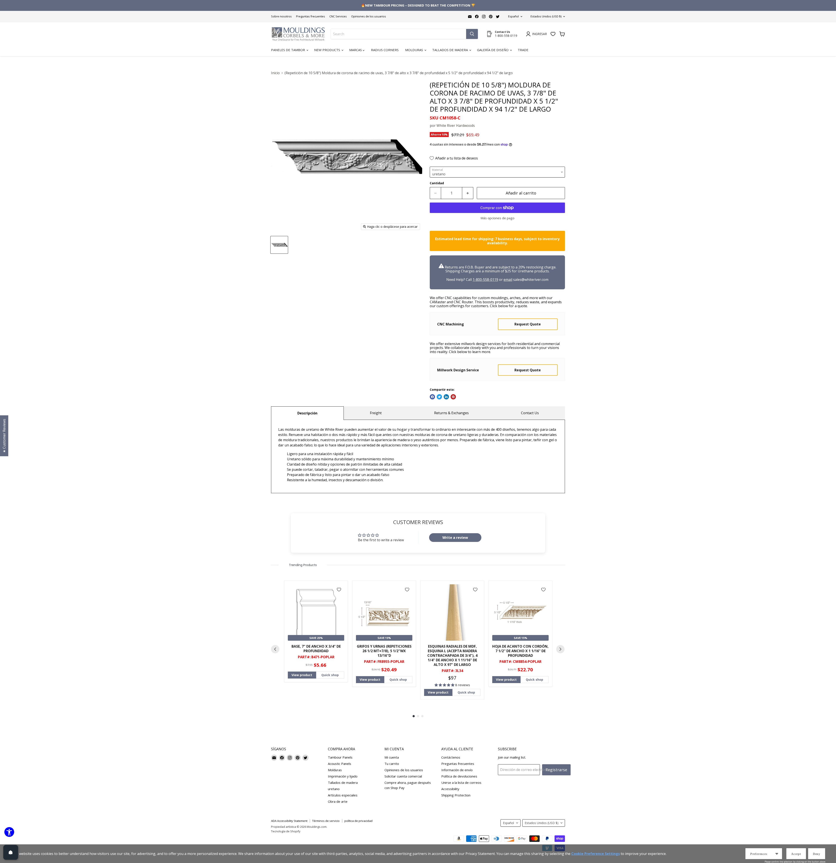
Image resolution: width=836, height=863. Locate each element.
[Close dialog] (829, 6)
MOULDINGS (418, 426)
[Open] (10, 852)
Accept (796, 854)
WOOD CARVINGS (418, 472)
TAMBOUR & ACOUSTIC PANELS (418, 441)
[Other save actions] (777, 853)
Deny (816, 854)
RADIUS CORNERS (418, 457)
